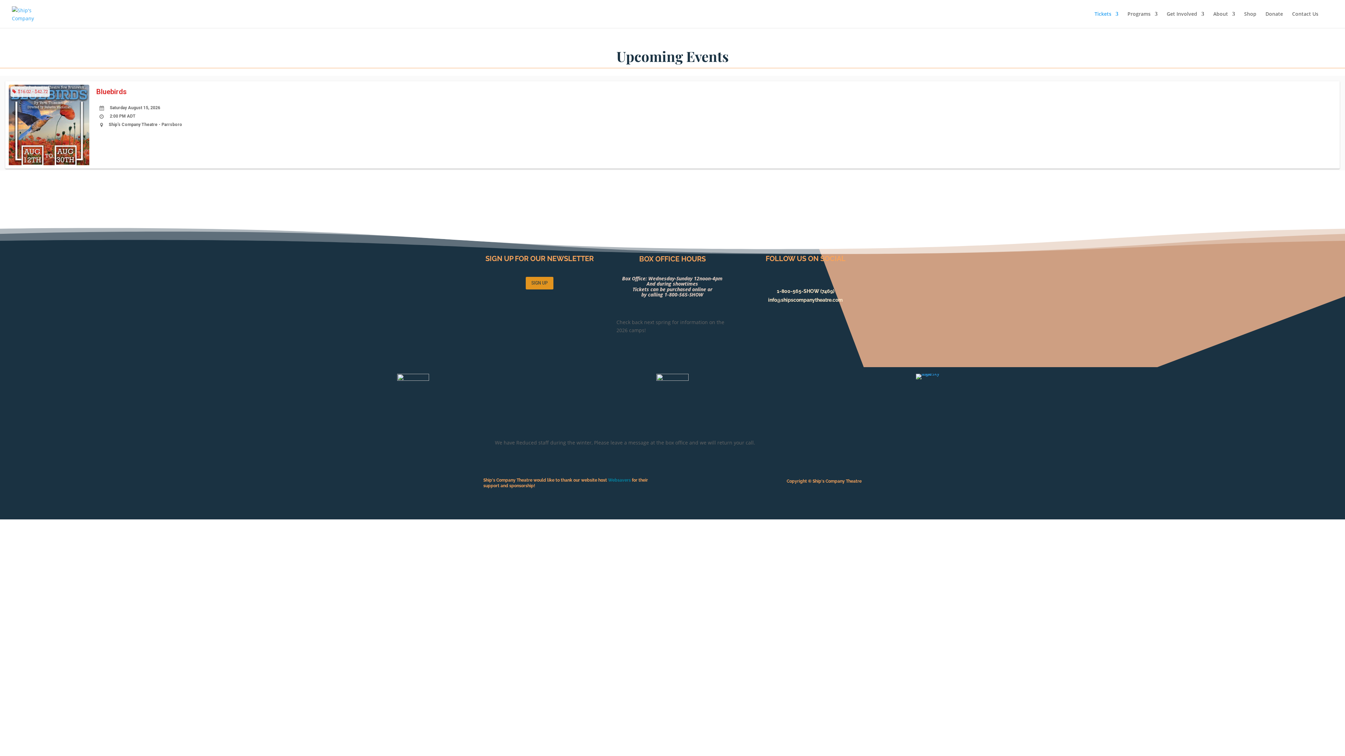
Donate (1274, 14)
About (1220, 14)
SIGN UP (539, 283)
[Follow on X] (791, 278)
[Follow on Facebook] (805, 278)
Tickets (1103, 14)
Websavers (620, 480)
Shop (1250, 14)
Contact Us (1305, 14)
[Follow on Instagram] (819, 278)
